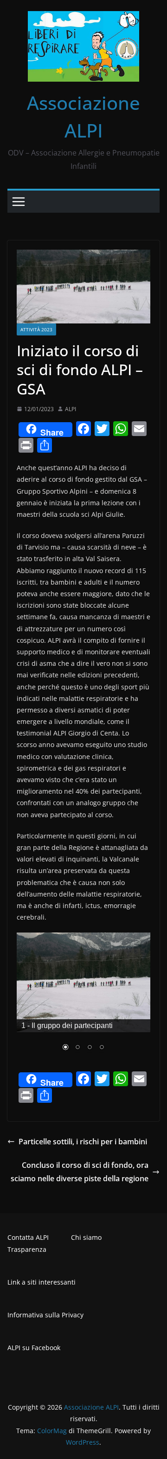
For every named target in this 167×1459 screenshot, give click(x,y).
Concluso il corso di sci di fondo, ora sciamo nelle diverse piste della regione (79, 1172)
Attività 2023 (36, 329)
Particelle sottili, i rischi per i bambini (83, 1141)
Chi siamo (86, 1237)
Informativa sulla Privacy (45, 1314)
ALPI (70, 409)
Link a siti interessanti (41, 1282)
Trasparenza (26, 1249)
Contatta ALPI (28, 1237)
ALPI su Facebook (33, 1347)
